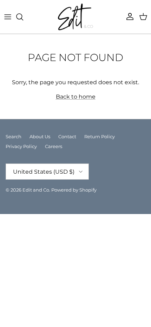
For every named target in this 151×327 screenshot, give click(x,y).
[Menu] (7, 17)
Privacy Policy (21, 146)
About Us (39, 136)
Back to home (76, 96)
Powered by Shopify (74, 190)
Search (13, 136)
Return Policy (99, 136)
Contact (67, 136)
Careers (53, 146)
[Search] (23, 17)
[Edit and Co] (75, 17)
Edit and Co (35, 190)
